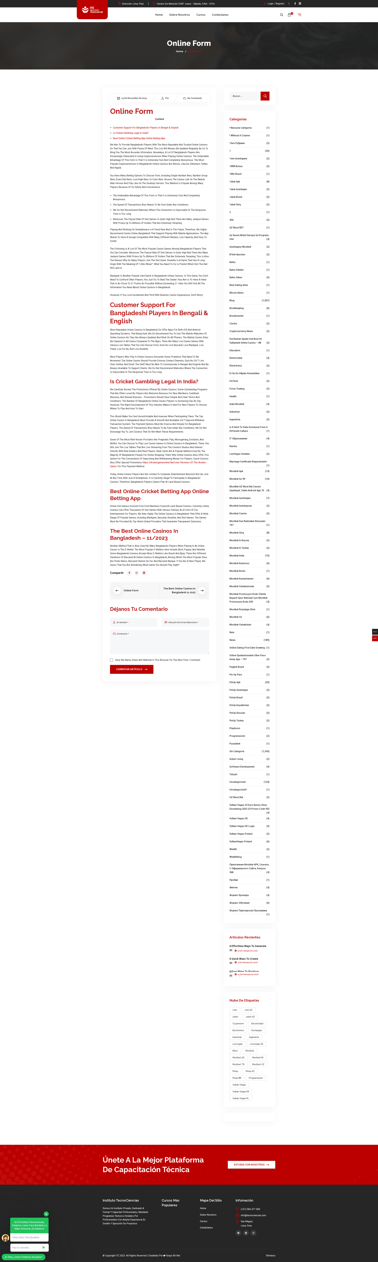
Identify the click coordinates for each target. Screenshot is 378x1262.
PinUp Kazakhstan (249, 705)
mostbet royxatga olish (249, 609)
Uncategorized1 (249, 789)
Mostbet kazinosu (249, 563)
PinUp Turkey (249, 720)
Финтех (249, 887)
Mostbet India (249, 555)
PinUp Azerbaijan (249, 690)
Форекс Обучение (249, 902)
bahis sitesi (249, 277)
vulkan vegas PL (241, 1098)
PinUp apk (249, 682)
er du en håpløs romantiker (249, 373)
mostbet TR (239, 1064)
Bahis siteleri (249, 269)
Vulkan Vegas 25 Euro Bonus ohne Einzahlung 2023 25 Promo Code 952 (249, 807)
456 (249, 219)
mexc (235, 1051)
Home (159, 14)
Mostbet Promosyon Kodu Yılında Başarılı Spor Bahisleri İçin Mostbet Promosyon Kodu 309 (249, 598)
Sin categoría (249, 751)
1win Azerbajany (249, 158)
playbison (249, 728)
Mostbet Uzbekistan (249, 624)
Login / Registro (276, 3)
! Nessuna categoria (249, 127)
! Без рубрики (249, 143)
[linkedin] (300, 3)
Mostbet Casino (249, 513)
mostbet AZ (239, 1057)
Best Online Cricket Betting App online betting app (139, 138)
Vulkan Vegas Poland (249, 833)
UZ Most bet (249, 797)
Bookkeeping (249, 308)
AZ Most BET (249, 227)
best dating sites (249, 285)
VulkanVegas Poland (249, 841)
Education (249, 350)
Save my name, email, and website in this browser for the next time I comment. (158, 660)
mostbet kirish (249, 571)
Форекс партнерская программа (249, 911)
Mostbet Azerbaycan (249, 505)
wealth (249, 849)
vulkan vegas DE (249, 818)
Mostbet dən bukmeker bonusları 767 (249, 523)
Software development (249, 766)
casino (249, 323)
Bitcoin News (249, 292)
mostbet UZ (258, 1064)
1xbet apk (249, 181)
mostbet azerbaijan (249, 498)
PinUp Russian (249, 712)
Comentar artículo (129, 669)
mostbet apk (249, 471)
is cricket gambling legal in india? (131, 133)
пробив (249, 880)
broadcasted (249, 315)
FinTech (249, 381)
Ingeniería (249, 419)
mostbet (250, 1051)
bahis (249, 262)
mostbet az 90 (249, 478)
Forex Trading (249, 388)
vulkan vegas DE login (249, 826)
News (249, 640)
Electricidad (249, 358)
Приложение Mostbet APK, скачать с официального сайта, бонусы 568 (249, 868)
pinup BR (237, 1078)
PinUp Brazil (249, 697)
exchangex (256, 1030)
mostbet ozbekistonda (249, 586)
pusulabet (249, 743)
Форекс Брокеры (249, 895)
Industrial (249, 411)
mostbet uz (249, 617)
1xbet (235, 1017)
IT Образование (249, 438)
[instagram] (137, 573)
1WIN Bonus (249, 166)
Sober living (249, 759)
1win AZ (248, 1010)
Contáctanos (220, 14)
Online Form (131, 590)
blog (249, 300)
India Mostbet (249, 404)
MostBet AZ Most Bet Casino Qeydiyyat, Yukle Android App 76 (249, 488)
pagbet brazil (249, 667)
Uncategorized (249, 782)
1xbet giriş (249, 204)
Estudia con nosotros (249, 1164)
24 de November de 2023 (134, 98)
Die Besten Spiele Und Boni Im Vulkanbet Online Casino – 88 (249, 340)
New (249, 632)
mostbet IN (257, 1057)
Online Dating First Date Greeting (249, 647)
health (249, 396)
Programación (249, 736)
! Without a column (249, 135)
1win (235, 1010)
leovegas (237, 1044)
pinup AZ (250, 1071)
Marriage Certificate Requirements (249, 462)
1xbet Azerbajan (249, 189)
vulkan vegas (239, 1085)
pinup (235, 1071)
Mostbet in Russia (249, 540)
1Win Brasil (249, 174)
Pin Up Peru (249, 674)
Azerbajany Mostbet (249, 246)
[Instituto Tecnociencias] (92, 9)
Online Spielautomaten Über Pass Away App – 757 (249, 657)
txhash (249, 774)
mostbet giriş (249, 532)
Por (167, 98)
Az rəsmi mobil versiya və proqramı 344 (249, 237)
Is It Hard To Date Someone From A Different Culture (249, 429)
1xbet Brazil (249, 197)
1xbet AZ (250, 1017)
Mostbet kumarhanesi (249, 578)
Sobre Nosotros (179, 14)
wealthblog (249, 856)
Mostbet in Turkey (249, 548)
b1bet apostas (249, 254)
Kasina (249, 446)
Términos (270, 1255)
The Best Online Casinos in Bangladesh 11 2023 (179, 590)
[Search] (265, 96)
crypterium (238, 1023)
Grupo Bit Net (173, 1255)
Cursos (200, 14)
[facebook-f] (295, 3)
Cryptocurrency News (249, 331)
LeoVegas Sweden (249, 453)
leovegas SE (256, 1044)
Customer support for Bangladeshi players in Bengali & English (146, 127)
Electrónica (249, 365)
